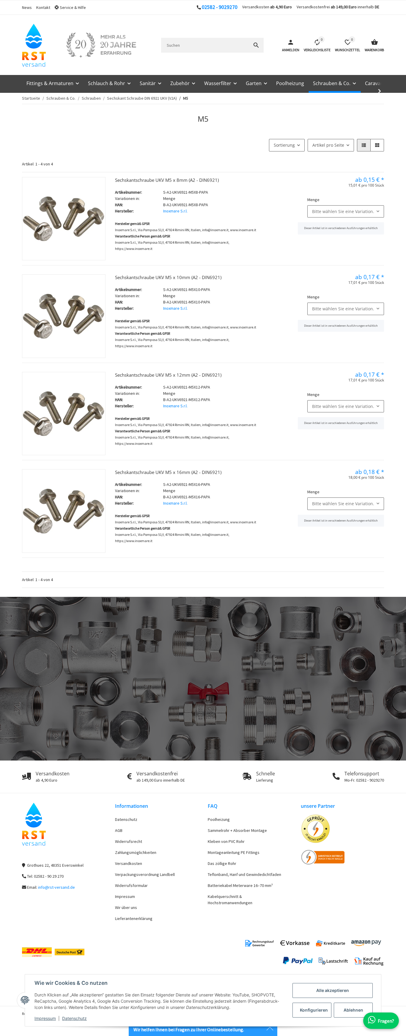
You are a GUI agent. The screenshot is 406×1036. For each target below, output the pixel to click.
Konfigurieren (314, 1009)
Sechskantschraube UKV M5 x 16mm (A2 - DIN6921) (168, 472)
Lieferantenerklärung (133, 918)
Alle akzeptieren (332, 990)
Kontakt (43, 7)
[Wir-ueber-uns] (101, 45)
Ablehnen (353, 1009)
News (27, 7)
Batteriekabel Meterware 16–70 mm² (240, 885)
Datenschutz (74, 1018)
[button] (72, 7)
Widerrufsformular (131, 885)
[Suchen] (256, 45)
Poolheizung (219, 819)
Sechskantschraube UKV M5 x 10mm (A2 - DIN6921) (168, 277)
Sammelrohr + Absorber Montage (237, 830)
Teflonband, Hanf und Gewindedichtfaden (244, 874)
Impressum (45, 1018)
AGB (118, 830)
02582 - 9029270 (219, 7)
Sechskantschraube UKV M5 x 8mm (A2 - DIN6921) (167, 180)
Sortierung (284, 145)
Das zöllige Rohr (222, 863)
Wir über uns (126, 907)
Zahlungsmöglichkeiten (135, 852)
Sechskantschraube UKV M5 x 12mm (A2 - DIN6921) (168, 375)
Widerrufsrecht (128, 841)
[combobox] (345, 211)
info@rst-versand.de (56, 887)
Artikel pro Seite (328, 145)
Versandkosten (128, 863)
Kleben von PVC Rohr (226, 841)
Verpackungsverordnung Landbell (145, 874)
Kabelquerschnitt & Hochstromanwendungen (230, 899)
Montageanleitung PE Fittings (233, 852)
